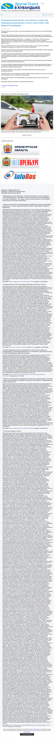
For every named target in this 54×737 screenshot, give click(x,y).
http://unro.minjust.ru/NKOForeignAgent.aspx (22, 347)
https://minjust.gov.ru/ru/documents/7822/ (21, 428)
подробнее (36, 729)
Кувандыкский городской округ (9, 85)
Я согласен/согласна (27, 734)
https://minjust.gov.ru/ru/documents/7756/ (21, 281)
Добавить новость (27, 135)
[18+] (20, 7)
